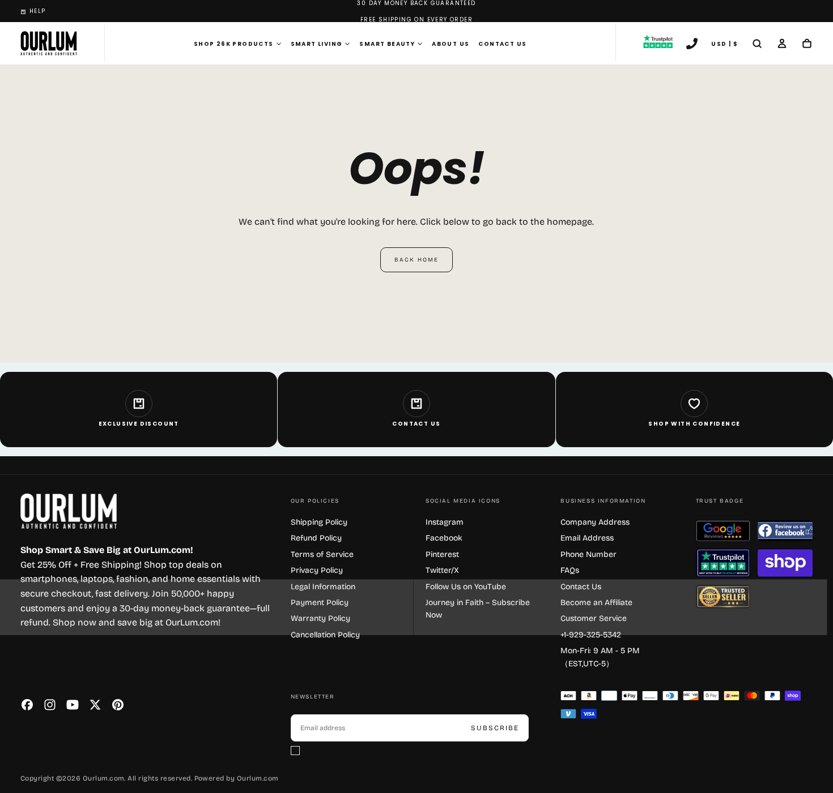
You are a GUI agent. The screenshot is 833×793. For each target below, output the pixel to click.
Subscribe (495, 728)
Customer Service (593, 618)
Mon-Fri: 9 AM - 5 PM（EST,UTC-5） (600, 657)
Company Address (595, 522)
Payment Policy (319, 602)
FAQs (569, 570)
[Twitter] (95, 704)
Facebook (444, 538)
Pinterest (442, 554)
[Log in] (782, 45)
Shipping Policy (319, 522)
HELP (37, 11)
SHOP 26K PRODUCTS (234, 44)
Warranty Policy (320, 618)
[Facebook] (27, 704)
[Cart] (807, 45)
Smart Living (317, 44)
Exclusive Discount (139, 423)
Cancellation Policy (325, 635)
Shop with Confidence (694, 423)
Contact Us (502, 44)
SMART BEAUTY (387, 44)
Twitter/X (442, 570)
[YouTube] (72, 704)
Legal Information (323, 586)
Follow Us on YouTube (466, 586)
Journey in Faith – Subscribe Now (478, 609)
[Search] (757, 45)
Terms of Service (322, 554)
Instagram (445, 522)
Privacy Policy (317, 570)
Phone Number (588, 554)
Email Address (587, 538)
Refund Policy (316, 538)
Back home (416, 259)
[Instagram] (50, 704)
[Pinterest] (118, 704)
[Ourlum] (68, 511)
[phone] (692, 45)
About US (450, 44)
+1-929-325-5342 (590, 635)
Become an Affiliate (596, 602)
